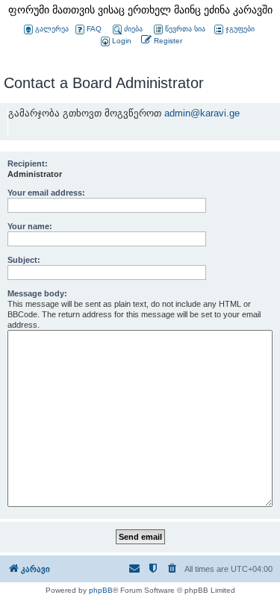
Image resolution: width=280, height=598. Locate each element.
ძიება (133, 29)
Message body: (37, 293)
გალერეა (52, 29)
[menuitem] (115, 41)
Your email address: (46, 192)
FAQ (94, 29)
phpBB (101, 590)
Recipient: (27, 163)
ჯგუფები (240, 29)
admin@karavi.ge (202, 113)
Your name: (29, 226)
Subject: (23, 259)
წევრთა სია (185, 29)
